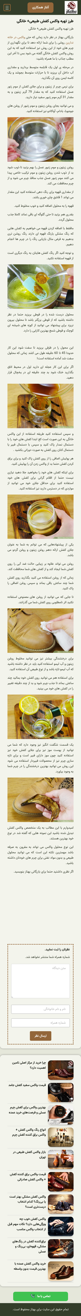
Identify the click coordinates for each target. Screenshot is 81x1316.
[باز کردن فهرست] (7, 7)
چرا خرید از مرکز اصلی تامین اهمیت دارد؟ (29, 1065)
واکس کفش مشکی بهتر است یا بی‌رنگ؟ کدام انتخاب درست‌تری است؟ (27, 1202)
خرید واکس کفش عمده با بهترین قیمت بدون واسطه (30, 1266)
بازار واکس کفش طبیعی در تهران (29, 1155)
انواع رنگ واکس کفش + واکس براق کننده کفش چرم (29, 1133)
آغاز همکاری (40, 7)
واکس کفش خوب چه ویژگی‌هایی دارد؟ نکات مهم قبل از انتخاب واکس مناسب (27, 1224)
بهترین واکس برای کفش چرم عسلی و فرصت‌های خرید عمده (27, 1110)
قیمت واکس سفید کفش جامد (27, 1085)
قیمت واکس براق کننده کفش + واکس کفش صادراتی (28, 1177)
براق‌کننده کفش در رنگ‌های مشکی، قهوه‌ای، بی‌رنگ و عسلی (29, 1246)
